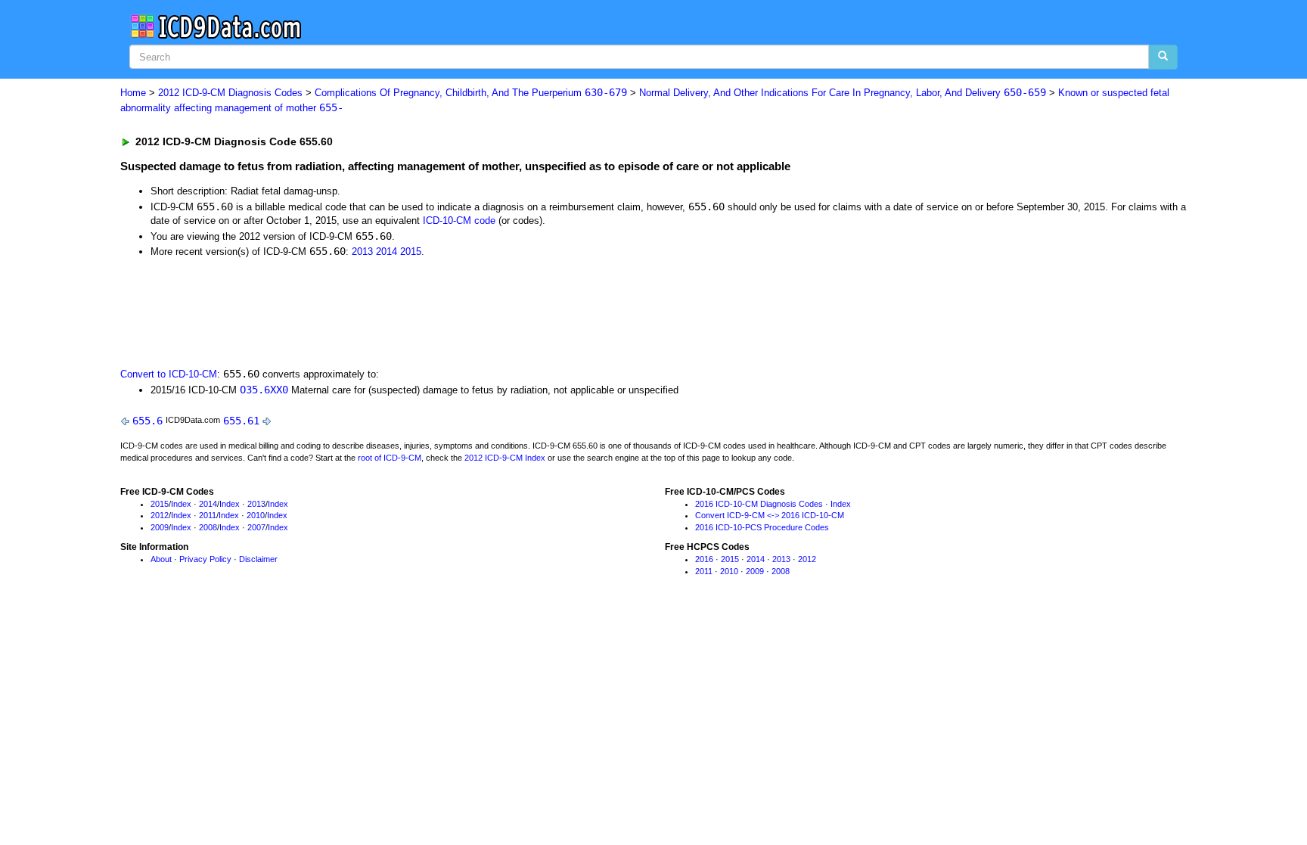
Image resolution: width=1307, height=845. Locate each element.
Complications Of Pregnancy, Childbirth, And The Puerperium (471, 92)
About (161, 559)
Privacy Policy (205, 559)
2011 (207, 515)
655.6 (147, 421)
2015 (410, 251)
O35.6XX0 (264, 390)
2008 (208, 527)
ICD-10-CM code (459, 220)
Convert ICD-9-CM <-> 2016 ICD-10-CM (769, 515)
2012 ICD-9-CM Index (504, 457)
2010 (256, 515)
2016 (704, 559)
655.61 (241, 421)
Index (181, 503)
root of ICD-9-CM (389, 457)
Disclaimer (258, 559)
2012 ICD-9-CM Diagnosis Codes (230, 92)
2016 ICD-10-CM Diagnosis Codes (759, 503)
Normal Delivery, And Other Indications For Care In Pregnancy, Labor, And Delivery (842, 92)
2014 (386, 251)
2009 (160, 527)
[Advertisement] (390, 312)
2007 (256, 527)
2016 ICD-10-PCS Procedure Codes (762, 527)
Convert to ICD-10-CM (168, 374)
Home (133, 92)
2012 (160, 515)
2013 (362, 251)
